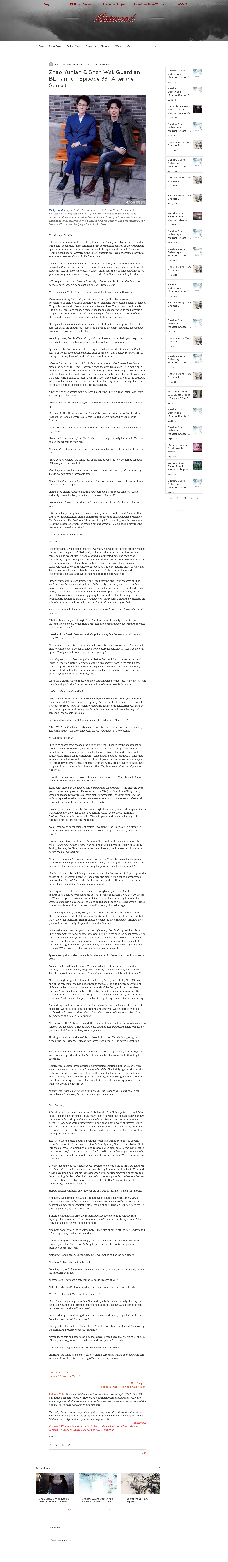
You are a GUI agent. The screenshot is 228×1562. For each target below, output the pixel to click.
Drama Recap (55, 46)
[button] (156, 46)
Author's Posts (73, 46)
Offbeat (118, 46)
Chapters (105, 46)
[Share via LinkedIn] (63, 1445)
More (129, 46)
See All (157, 1468)
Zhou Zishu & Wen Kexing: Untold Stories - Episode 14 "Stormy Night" (54, 1500)
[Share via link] (69, 1445)
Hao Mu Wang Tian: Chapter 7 (136, 1500)
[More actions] (144, 64)
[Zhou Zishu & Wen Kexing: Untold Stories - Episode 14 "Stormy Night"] (55, 1483)
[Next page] (191, 498)
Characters (91, 46)
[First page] (171, 498)
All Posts (40, 46)
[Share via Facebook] (50, 1445)
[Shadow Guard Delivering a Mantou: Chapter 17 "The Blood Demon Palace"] (98, 1483)
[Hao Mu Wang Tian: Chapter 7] (140, 1483)
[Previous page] (177, 498)
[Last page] (198, 498)
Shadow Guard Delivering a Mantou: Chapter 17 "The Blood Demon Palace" (97, 1500)
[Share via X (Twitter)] (56, 1445)
